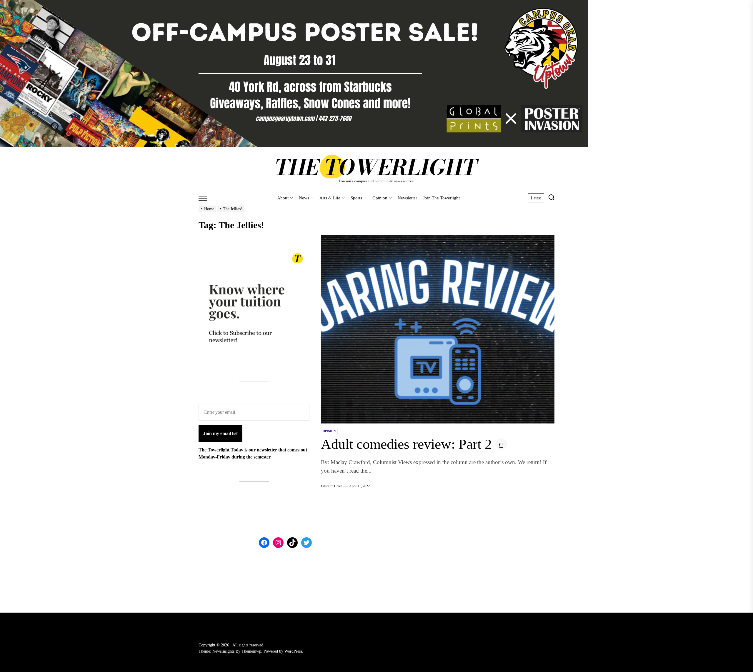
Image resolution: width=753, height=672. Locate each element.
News (304, 198)
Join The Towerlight (441, 198)
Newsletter (407, 198)
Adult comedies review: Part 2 (406, 444)
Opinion (379, 198)
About (283, 198)
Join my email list (220, 433)
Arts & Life (329, 198)
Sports (356, 198)
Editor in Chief (331, 486)
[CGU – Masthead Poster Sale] (294, 3)
